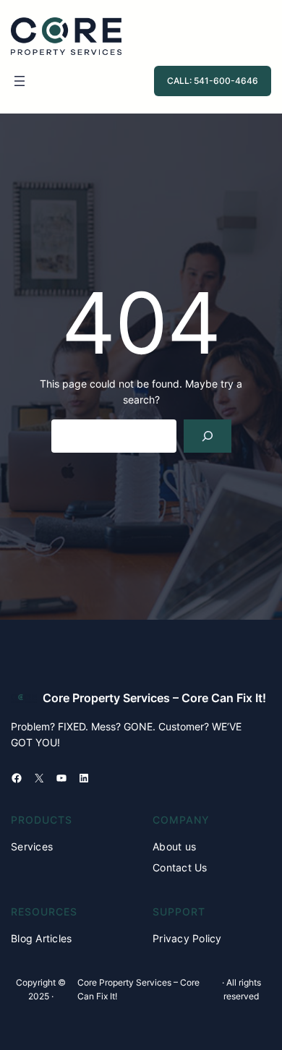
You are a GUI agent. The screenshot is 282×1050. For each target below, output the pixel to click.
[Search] (207, 436)
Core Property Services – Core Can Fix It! (154, 698)
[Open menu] (19, 81)
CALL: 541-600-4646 (212, 80)
